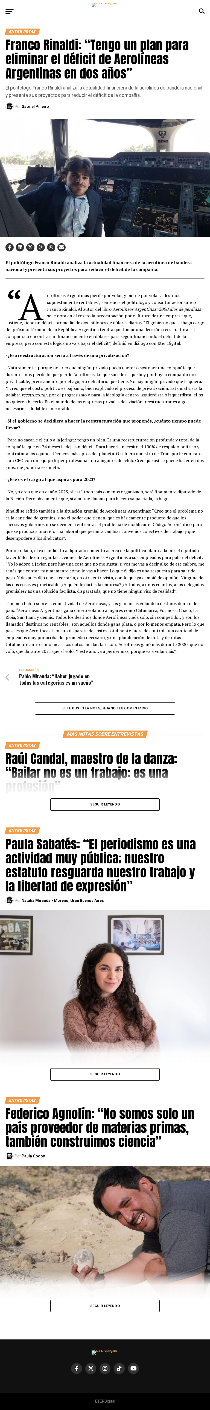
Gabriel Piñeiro (35, 106)
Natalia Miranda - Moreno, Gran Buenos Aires (63, 900)
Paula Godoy (33, 1156)
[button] (9, 247)
